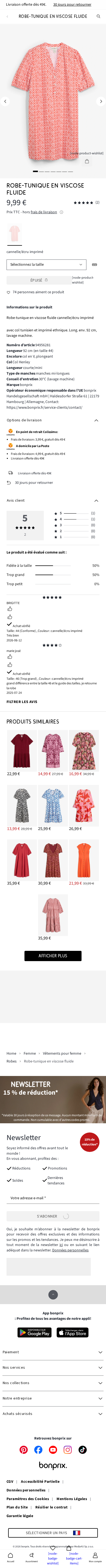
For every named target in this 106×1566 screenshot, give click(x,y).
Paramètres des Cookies (28, 1499)
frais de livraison (44, 212)
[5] (58, 171)
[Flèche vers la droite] (101, 101)
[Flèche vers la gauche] (5, 101)
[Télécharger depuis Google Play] (34, 1332)
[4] (53, 171)
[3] (47, 171)
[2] (41, 171)
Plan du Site (17, 1507)
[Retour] (7, 16)
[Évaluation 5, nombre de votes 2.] (83, 203)
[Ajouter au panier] (87, 161)
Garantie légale (20, 1516)
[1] (35, 171)
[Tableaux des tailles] (94, 264)
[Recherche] (98, 16)
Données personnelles (70, 1250)
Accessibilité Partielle (40, 1482)
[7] (70, 171)
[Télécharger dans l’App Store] (73, 1332)
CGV (10, 1482)
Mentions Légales (72, 1499)
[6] (64, 171)
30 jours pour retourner (72, 4)
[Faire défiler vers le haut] (53, 1295)
